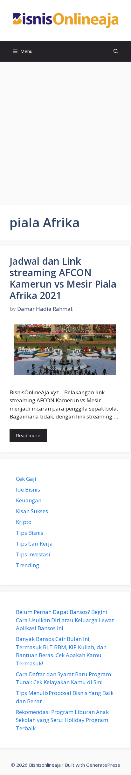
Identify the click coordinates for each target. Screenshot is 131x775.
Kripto (23, 522)
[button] (116, 51)
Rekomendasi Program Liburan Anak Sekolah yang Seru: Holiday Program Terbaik (62, 720)
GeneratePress (103, 765)
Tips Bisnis (29, 532)
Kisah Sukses (32, 511)
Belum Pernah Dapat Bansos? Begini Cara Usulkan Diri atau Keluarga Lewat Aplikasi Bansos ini (65, 620)
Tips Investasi (33, 554)
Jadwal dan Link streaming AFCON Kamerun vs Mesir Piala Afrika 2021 (63, 278)
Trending (27, 565)
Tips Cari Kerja (34, 543)
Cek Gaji (26, 478)
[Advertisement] (65, 130)
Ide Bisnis (28, 489)
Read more (28, 435)
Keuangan (28, 500)
